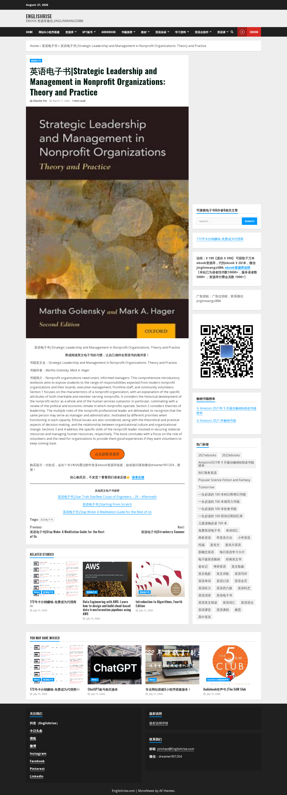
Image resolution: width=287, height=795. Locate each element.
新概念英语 (206, 552)
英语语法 (247, 602)
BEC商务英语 (207, 473)
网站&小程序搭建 (49, 32)
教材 (144, 32)
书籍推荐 (126, 32)
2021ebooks (207, 455)
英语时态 (244, 588)
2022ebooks (231, 455)
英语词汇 (229, 602)
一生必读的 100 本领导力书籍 (219, 501)
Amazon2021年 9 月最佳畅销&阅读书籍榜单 (226, 464)
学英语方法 (224, 537)
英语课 (221, 32)
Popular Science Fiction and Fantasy (224, 480)
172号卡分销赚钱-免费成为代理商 (219, 239)
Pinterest (37, 769)
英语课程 (223, 610)
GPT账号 (87, 32)
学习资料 (180, 32)
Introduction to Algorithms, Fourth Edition (160, 579)
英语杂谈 (160, 32)
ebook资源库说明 (237, 267)
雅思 (238, 610)
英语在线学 (202, 32)
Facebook (37, 761)
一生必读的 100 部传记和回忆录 (220, 516)
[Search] (232, 32)
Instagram (38, 753)
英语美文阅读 (207, 602)
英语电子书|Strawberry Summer (162, 529)
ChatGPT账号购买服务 (115, 664)
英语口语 (223, 581)
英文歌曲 (238, 566)
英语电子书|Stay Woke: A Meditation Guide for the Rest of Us (107, 512)
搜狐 (33, 738)
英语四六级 (224, 588)
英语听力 (204, 588)
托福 (201, 545)
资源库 (69, 32)
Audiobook (109, 32)
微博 (33, 746)
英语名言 (241, 581)
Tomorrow (206, 487)
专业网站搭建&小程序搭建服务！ (172, 664)
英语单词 (204, 581)
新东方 (215, 545)
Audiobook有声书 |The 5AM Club (230, 664)
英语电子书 (49, 46)
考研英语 (219, 566)
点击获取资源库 (107, 454)
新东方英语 (233, 545)
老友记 (203, 566)
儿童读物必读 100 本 (212, 523)
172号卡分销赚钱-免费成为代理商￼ (54, 579)
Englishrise (39, 16)
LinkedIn (36, 776)
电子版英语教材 (209, 559)
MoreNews (146, 791)
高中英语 (204, 617)
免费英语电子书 (209, 530)
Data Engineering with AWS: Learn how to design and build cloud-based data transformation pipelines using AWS (107, 579)
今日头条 (36, 731)
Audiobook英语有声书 (218, 679)
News (37, 592)
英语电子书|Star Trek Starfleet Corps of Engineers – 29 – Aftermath (107, 497)
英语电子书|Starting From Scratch (107, 504)
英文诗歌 (223, 574)
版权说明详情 (158, 723)
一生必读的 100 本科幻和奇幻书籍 (222, 494)
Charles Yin (40, 100)
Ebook (254, 32)
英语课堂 (204, 610)
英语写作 (241, 574)
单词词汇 (232, 530)
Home (29, 32)
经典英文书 (234, 559)
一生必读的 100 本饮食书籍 (217, 509)
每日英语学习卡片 (232, 552)
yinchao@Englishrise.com (175, 749)
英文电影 (204, 574)
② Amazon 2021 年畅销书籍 (216, 420)
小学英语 (244, 537)
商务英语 (204, 537)
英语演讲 (204, 595)
